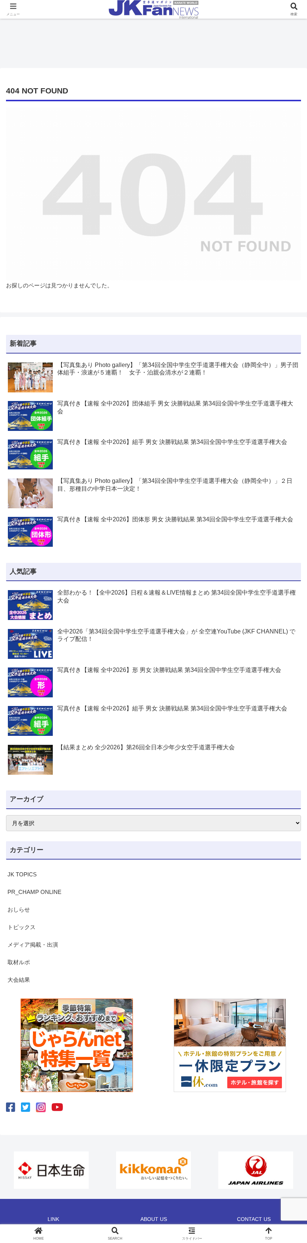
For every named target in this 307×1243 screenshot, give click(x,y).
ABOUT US (153, 1219)
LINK (53, 1219)
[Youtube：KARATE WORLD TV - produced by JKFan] (57, 1107)
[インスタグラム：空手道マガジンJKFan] (41, 1107)
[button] (284, 998)
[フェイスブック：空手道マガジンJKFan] (10, 1107)
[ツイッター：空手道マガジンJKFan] (25, 1107)
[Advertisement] (153, 41)
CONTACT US (254, 1219)
